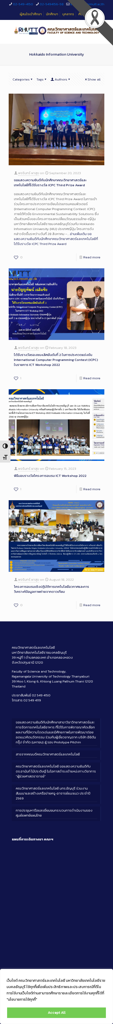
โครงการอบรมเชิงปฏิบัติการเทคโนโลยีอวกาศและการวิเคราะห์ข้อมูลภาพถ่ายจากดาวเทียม (51, 589)
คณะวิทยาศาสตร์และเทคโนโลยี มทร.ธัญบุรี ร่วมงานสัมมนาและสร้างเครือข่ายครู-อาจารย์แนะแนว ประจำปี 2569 (53, 793)
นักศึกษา (52, 14)
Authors (61, 79)
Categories (21, 79)
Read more (91, 257)
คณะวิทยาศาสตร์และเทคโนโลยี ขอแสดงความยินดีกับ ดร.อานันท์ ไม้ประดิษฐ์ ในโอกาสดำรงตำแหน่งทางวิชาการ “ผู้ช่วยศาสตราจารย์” (56, 771)
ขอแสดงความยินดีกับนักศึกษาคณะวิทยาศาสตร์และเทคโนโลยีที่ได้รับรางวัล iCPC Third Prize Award (50, 183)
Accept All (56, 1012)
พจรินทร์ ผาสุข (28, 172)
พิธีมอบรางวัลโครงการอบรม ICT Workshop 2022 (50, 475)
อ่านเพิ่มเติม (56, 238)
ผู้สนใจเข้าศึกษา (31, 14)
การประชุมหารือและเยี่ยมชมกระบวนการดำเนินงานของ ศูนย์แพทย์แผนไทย (54, 813)
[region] (56, 996)
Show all (94, 79)
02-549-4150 (23, 4)
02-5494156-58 (52, 4)
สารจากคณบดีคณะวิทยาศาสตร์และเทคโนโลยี (48, 754)
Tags (40, 79)
